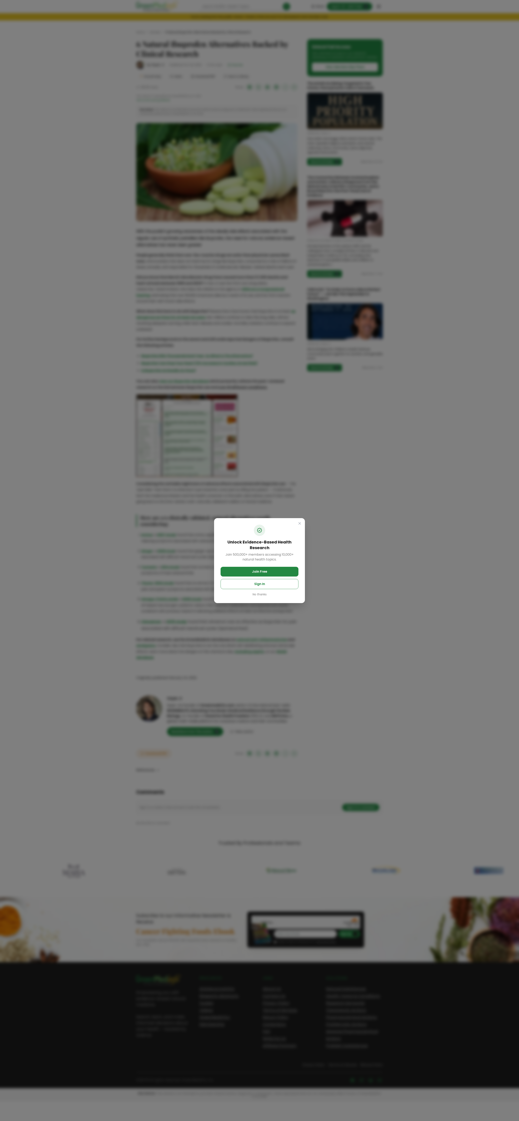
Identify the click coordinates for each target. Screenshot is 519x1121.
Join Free (259, 571)
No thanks (260, 594)
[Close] (299, 523)
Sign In (259, 584)
